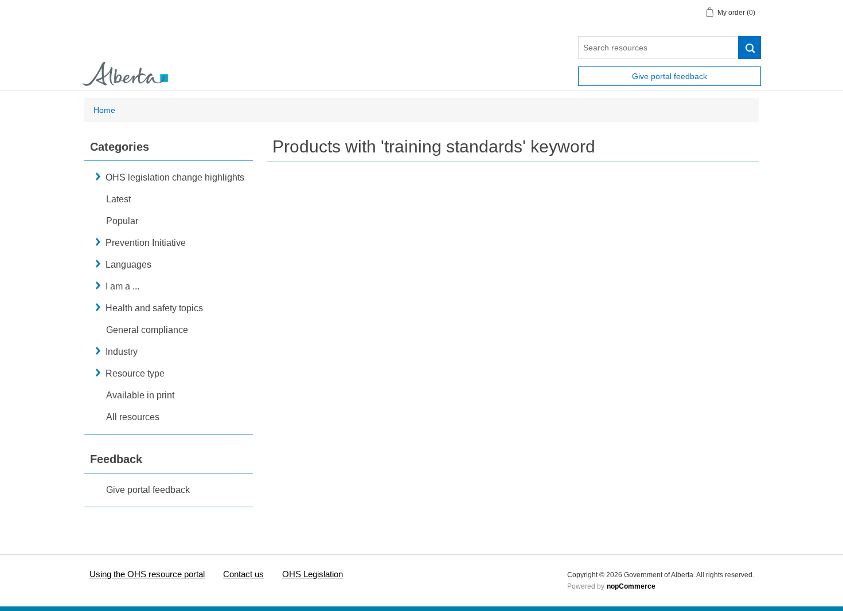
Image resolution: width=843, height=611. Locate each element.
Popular (122, 221)
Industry (122, 352)
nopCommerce (631, 586)
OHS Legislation (312, 574)
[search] (749, 47)
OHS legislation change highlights (175, 177)
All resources (132, 417)
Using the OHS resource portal (147, 574)
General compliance (147, 330)
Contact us (243, 574)
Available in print (140, 395)
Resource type (135, 373)
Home (104, 110)
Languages (128, 264)
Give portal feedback (669, 76)
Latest (118, 199)
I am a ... (122, 286)
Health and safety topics (154, 308)
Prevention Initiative (146, 243)
